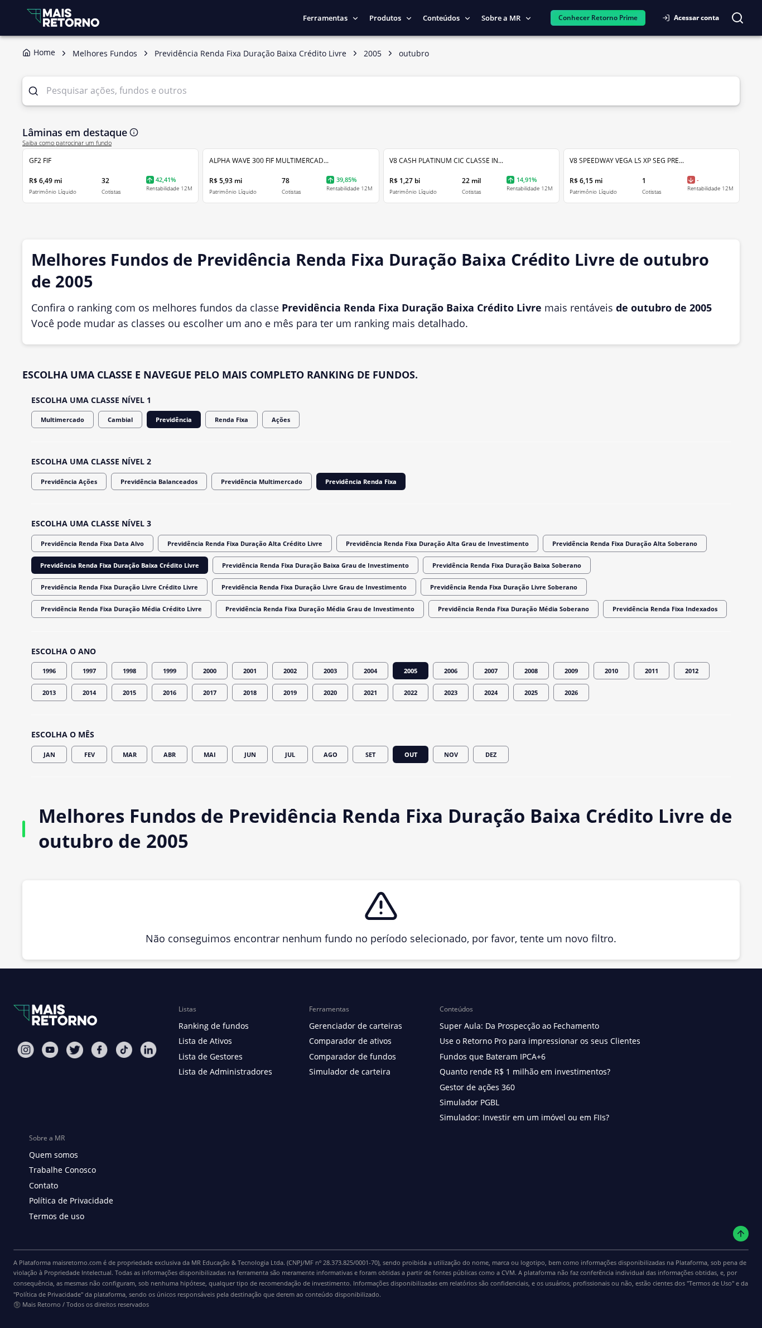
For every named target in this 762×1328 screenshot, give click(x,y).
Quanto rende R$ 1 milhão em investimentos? (525, 1071)
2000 (209, 671)
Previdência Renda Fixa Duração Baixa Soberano (506, 565)
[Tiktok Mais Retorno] (123, 1050)
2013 (49, 692)
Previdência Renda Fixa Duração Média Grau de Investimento (319, 609)
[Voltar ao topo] (741, 1234)
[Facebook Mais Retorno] (99, 1050)
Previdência (174, 419)
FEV (89, 754)
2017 (209, 692)
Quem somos (53, 1154)
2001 (250, 671)
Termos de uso (56, 1216)
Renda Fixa (231, 419)
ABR (169, 754)
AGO (330, 754)
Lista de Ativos (205, 1040)
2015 (129, 692)
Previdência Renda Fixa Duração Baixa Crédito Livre (119, 565)
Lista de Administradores (225, 1071)
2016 (169, 692)
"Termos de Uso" (710, 1283)
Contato (43, 1185)
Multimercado (62, 419)
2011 (651, 671)
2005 (410, 671)
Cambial (120, 419)
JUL (290, 754)
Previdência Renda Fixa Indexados (665, 609)
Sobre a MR (500, 18)
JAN (49, 754)
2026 (571, 692)
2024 (491, 692)
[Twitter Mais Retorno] (74, 1050)
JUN (250, 754)
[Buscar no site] (737, 18)
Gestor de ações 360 (477, 1087)
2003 (330, 671)
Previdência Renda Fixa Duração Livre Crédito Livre (119, 587)
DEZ (490, 754)
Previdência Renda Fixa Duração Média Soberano (513, 609)
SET (370, 754)
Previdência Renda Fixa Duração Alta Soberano (624, 543)
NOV (451, 754)
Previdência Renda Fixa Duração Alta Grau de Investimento (437, 543)
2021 (370, 692)
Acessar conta (696, 17)
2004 (370, 671)
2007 (491, 671)
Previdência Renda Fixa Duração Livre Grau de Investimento (314, 587)
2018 (250, 692)
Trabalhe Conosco (62, 1169)
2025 (531, 692)
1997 (89, 671)
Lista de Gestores (211, 1056)
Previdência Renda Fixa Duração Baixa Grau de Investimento (315, 565)
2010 (611, 671)
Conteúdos (441, 18)
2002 (290, 671)
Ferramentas (325, 18)
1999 (169, 671)
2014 (89, 692)
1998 (129, 671)
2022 (410, 692)
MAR (130, 754)
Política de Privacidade (71, 1200)
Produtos (385, 18)
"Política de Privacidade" (48, 1294)
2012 (691, 671)
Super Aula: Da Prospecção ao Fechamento (519, 1025)
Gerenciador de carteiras (355, 1025)
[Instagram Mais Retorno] (25, 1050)
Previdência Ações (69, 481)
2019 (290, 692)
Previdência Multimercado (261, 481)
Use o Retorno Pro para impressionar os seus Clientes (540, 1040)
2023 (450, 692)
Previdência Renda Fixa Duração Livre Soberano (503, 587)
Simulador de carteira (349, 1071)
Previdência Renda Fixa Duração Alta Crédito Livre (244, 543)
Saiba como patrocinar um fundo (67, 143)
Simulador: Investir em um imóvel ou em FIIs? (524, 1117)
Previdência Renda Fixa (361, 481)
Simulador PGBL (469, 1102)
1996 (49, 671)
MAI (210, 754)
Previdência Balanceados (158, 481)
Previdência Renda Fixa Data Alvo (92, 543)
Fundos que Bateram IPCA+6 (493, 1056)
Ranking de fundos (214, 1025)
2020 (330, 692)
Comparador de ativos (350, 1040)
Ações (281, 419)
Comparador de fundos (352, 1056)
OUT (410, 754)
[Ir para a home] (63, 17)
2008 (531, 671)
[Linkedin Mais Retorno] (148, 1050)
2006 (450, 671)
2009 (571, 671)
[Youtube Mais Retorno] (50, 1050)
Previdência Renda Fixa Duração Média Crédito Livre (121, 609)
